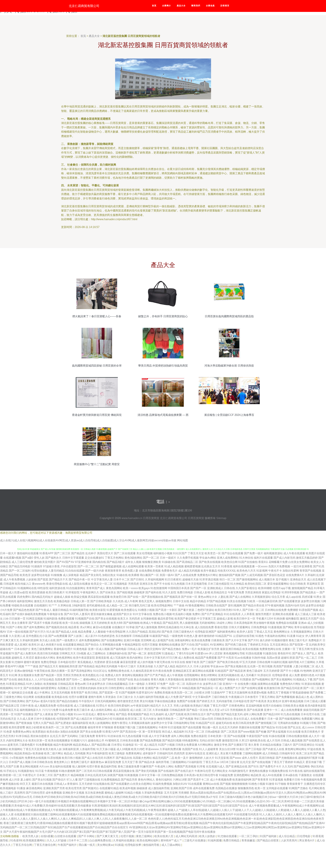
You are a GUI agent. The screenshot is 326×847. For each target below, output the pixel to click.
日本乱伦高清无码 (96, 775)
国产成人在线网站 (240, 596)
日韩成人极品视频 (292, 740)
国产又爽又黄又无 (108, 836)
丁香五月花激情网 (237, 692)
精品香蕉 (73, 627)
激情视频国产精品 (302, 588)
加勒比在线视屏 (69, 731)
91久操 (50, 631)
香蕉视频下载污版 (124, 727)
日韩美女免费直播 (186, 744)
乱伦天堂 (245, 762)
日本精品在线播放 (271, 744)
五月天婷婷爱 (271, 670)
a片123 (224, 709)
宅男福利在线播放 (288, 723)
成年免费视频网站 (90, 640)
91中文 (18, 688)
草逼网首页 (313, 583)
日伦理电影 (304, 836)
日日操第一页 (17, 618)
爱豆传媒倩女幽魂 (101, 614)
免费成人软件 (113, 675)
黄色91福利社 (164, 779)
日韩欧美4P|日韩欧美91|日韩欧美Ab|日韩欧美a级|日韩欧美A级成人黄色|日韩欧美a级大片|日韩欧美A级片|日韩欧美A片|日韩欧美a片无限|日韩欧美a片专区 (125, 796)
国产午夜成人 (43, 609)
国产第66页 (109, 679)
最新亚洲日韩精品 (231, 649)
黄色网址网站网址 (296, 749)
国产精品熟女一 (309, 592)
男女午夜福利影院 (97, 753)
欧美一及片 (181, 757)
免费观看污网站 (310, 718)
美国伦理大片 (105, 553)
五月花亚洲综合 (279, 644)
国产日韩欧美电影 (101, 601)
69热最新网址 (190, 740)
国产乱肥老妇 (63, 723)
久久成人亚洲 (25, 718)
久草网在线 (64, 605)
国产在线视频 (31, 688)
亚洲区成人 (213, 753)
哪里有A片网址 (106, 714)
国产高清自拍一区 (131, 731)
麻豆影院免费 (113, 762)
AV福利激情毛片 (238, 770)
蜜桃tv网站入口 (92, 679)
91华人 (237, 609)
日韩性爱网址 (116, 688)
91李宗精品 (23, 736)
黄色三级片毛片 (298, 640)
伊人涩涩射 (216, 653)
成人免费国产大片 (230, 688)
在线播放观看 (43, 697)
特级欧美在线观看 (22, 605)
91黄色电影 (80, 649)
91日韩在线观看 (102, 770)
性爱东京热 (317, 649)
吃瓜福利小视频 (182, 614)
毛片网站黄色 (317, 788)
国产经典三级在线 (236, 644)
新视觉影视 (102, 657)
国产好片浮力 (37, 631)
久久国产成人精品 (164, 666)
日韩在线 (229, 588)
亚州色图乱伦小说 (37, 635)
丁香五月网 (303, 649)
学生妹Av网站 (207, 557)
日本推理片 (251, 697)
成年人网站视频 (180, 736)
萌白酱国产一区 (149, 575)
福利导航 (293, 662)
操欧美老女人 (26, 679)
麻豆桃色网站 (34, 788)
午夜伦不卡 (275, 570)
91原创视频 (54, 757)
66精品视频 (189, 688)
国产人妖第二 (76, 635)
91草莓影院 (72, 592)
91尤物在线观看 (228, 836)
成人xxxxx (308, 727)
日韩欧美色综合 (223, 718)
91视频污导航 (308, 723)
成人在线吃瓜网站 (101, 709)
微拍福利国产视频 (229, 575)
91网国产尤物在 (298, 788)
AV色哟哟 (306, 670)
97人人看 (72, 779)
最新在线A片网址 (45, 657)
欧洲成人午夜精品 (151, 622)
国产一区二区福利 (20, 570)
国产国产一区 (198, 588)
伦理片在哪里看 (78, 697)
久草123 (244, 740)
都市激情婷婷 (206, 635)
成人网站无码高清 (186, 836)
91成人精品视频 (174, 566)
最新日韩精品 (60, 609)
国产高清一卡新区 (166, 609)
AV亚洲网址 (217, 644)
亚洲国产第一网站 (156, 688)
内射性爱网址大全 (17, 740)
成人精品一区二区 (117, 605)
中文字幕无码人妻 (102, 579)
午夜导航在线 (42, 670)
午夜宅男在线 (162, 662)
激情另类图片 (263, 614)
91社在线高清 (232, 614)
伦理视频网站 (192, 675)
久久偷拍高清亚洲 (141, 670)
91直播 (291, 635)
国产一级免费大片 (67, 640)
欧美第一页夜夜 (154, 566)
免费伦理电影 (49, 662)
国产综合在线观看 (232, 553)
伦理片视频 (127, 836)
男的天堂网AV (152, 649)
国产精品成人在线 (66, 631)
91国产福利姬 (268, 836)
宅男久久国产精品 (44, 723)
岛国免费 (60, 679)
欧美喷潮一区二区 (11, 775)
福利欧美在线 (258, 740)
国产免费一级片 (253, 553)
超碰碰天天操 (190, 579)
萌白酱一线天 (210, 727)
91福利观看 (215, 840)
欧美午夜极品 (209, 570)
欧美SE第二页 (133, 718)
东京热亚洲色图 (94, 792)
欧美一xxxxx (130, 588)
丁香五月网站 (267, 697)
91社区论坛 (100, 670)
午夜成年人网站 (164, 766)
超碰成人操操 (62, 596)
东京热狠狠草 (123, 635)
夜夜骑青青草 (113, 570)
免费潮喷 (292, 609)
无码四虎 (134, 618)
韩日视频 (267, 666)
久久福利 (139, 697)
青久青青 (253, 744)
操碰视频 (84, 622)
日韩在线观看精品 (117, 683)
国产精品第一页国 (51, 675)
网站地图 (182, 540)
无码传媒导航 (224, 701)
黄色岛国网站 (114, 588)
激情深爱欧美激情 (195, 679)
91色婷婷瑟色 (106, 635)
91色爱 (7, 731)
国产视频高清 (172, 596)
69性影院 (43, 588)
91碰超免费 (226, 775)
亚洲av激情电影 (23, 670)
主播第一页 (288, 649)
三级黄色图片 (27, 744)
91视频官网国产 (217, 679)
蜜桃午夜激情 (32, 662)
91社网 (13, 675)
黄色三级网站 (144, 836)
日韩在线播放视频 (297, 736)
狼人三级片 (7, 792)
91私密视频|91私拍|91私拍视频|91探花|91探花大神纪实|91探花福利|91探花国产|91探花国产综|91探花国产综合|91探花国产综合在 (170, 805)
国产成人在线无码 (92, 757)
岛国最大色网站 (142, 757)
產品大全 (181, 5)
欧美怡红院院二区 (256, 583)
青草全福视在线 (303, 627)
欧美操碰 (38, 753)
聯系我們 (195, 5)
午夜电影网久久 (89, 592)
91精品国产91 (223, 635)
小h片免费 (6, 609)
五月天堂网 (171, 792)
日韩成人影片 (135, 649)
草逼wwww (152, 749)
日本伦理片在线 (310, 714)
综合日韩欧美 (298, 583)
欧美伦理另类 (74, 788)
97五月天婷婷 (247, 662)
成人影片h (91, 635)
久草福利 (310, 575)
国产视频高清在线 (57, 627)
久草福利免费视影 (152, 792)
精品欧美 (256, 775)
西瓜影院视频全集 (124, 770)
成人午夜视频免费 (221, 779)
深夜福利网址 (183, 640)
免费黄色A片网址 (207, 575)
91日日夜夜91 (173, 579)
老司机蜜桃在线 (96, 605)
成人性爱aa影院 (18, 592)
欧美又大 (122, 618)
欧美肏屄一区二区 (54, 727)
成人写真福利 (118, 657)
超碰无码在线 (224, 723)
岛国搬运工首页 (66, 688)
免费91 (196, 614)
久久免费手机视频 (188, 557)
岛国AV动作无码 (295, 605)
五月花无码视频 (60, 692)
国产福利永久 (53, 557)
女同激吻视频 (149, 618)
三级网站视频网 (252, 753)
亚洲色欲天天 (298, 579)
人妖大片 (208, 757)
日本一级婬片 (168, 557)
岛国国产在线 (190, 749)
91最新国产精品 (159, 635)
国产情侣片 (59, 779)
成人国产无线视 (174, 714)
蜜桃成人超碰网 (114, 792)
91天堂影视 (222, 757)
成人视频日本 (267, 579)
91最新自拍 (270, 653)
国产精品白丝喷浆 (268, 840)
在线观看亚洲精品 (74, 644)
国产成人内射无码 (284, 557)
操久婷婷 (265, 640)
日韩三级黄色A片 (183, 631)
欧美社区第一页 (38, 740)
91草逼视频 (276, 779)
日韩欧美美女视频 (293, 705)
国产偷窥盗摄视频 (111, 566)
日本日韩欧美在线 (42, 762)
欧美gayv (144, 588)
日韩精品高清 (66, 683)
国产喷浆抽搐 (24, 723)
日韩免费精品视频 (172, 775)
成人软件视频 (145, 662)
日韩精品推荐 (177, 709)
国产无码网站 (70, 736)
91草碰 (130, 627)
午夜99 (163, 727)
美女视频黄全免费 (29, 675)
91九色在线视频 (290, 714)
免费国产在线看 (186, 701)
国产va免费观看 (57, 635)
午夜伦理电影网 (115, 631)
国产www (235, 757)
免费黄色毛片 (169, 570)
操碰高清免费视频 (35, 614)
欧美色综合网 (229, 562)
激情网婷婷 (196, 757)
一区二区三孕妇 (249, 836)
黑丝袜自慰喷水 (39, 736)
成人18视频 (123, 749)
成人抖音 (14, 779)
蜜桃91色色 (307, 675)
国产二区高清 (229, 731)
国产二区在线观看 (125, 553)
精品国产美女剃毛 (91, 575)
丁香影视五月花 (9, 709)
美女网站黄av (105, 844)
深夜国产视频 (115, 775)
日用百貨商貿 (151, 518)
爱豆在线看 (113, 662)
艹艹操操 (179, 605)
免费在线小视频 (162, 614)
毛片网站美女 (220, 770)
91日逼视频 (175, 727)
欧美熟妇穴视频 (199, 705)
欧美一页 (260, 788)
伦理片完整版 (150, 644)
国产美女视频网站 (282, 679)
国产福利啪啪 (131, 622)
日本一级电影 (137, 683)
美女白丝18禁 (227, 749)
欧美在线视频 (250, 649)
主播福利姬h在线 (116, 653)
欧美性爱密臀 (17, 727)
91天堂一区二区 (194, 731)
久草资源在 (109, 697)
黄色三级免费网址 (42, 649)
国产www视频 (246, 731)
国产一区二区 (151, 557)
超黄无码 (12, 744)
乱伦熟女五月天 (210, 566)
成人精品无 (150, 744)
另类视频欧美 (238, 709)
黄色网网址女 (282, 631)
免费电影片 (315, 640)
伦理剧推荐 (63, 718)
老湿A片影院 (48, 701)
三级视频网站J (179, 762)
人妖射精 (31, 579)
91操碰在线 (169, 562)
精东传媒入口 (23, 583)
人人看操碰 (99, 631)
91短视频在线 (101, 783)
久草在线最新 (160, 709)
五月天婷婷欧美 (100, 622)
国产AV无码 (71, 614)
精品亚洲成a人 (82, 744)
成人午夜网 (131, 601)
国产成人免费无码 (25, 653)
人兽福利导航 (87, 749)
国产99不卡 (174, 688)
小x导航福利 (16, 757)
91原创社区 (264, 675)
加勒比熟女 (109, 575)
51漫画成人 (169, 653)
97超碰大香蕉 (51, 566)
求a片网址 (86, 627)
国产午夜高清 (258, 701)
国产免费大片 (62, 775)
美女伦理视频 (144, 553)
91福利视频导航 (79, 609)
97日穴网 (171, 657)
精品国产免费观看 (206, 657)
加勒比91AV (180, 783)
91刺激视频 (131, 775)
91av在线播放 (242, 657)
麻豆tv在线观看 (102, 627)
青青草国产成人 (95, 588)
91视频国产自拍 (84, 618)
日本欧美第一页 (217, 736)
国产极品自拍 (124, 757)
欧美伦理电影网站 (162, 605)
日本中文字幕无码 (155, 657)
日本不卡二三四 (78, 840)
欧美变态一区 (213, 553)
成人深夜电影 (71, 575)
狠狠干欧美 (192, 662)
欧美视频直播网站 (34, 840)
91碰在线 (122, 575)
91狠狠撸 (56, 575)
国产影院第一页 (299, 644)
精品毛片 (155, 705)
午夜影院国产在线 (257, 736)
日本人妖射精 (201, 666)
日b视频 (81, 653)
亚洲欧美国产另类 (54, 788)
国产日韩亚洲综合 (304, 744)
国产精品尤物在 (171, 649)
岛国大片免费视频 (279, 566)
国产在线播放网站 (112, 640)
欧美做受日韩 (118, 596)
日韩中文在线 (181, 601)
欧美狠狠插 (50, 683)
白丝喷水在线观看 (66, 836)
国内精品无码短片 (42, 596)
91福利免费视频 (162, 783)
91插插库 (36, 566)
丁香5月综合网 (185, 653)
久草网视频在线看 (110, 644)
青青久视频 (157, 679)
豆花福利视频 (254, 705)
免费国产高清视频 (185, 766)
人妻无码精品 (56, 570)
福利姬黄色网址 (226, 631)
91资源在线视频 (311, 683)
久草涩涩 (28, 657)
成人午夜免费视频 (14, 579)
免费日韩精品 (231, 840)
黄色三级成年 (254, 670)
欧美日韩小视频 (71, 757)
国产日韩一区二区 (253, 609)
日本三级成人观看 (315, 701)
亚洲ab (302, 622)
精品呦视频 (77, 775)
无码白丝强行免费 (210, 740)
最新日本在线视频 (42, 783)
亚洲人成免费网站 (228, 557)
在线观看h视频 (12, 557)
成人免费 (294, 675)
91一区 (139, 744)
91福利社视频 (279, 662)
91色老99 (16, 840)
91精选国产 (222, 670)
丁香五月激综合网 (45, 844)
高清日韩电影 (267, 757)
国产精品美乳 (171, 622)
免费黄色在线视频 (36, 757)
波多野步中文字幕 (162, 723)
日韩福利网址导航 (184, 723)
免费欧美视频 (162, 692)
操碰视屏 (139, 592)
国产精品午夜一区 (79, 579)
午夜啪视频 (51, 770)
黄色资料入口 (62, 762)
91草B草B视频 (290, 592)
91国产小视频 (166, 744)
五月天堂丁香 (130, 762)
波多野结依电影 (40, 575)
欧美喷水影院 (97, 609)
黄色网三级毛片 (80, 762)
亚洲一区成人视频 (99, 649)
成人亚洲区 (21, 644)
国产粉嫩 (261, 731)
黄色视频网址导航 (234, 653)
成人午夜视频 (175, 675)
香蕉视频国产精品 (138, 714)
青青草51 (101, 736)
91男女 (317, 596)
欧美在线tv (53, 731)
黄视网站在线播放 (169, 644)
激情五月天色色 (43, 601)
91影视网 (262, 570)
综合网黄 (28, 697)
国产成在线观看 (191, 727)
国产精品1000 (271, 714)
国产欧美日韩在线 (228, 662)
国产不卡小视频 (289, 670)
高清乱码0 (155, 631)
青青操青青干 (295, 783)
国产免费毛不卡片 (270, 766)
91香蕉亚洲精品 (15, 683)
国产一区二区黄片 (314, 688)
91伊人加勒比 (34, 683)
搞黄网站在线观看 (268, 683)
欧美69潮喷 (265, 588)
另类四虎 (133, 583)
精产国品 (121, 714)
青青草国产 (77, 692)
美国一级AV (167, 575)
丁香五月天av (211, 762)
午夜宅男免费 (236, 592)
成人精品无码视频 (189, 570)
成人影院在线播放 (79, 583)
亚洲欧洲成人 (215, 588)
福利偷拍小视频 (162, 553)
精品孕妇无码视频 (106, 666)
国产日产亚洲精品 (212, 614)
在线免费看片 (258, 718)
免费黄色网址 (134, 753)
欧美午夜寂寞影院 (84, 657)
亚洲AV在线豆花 (195, 753)
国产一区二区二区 (88, 566)
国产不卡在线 (162, 583)
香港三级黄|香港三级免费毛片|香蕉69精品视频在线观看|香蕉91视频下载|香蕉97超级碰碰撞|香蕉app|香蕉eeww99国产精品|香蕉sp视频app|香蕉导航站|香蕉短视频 (100, 823)
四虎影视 (56, 622)
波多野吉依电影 (315, 605)
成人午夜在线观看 (294, 553)
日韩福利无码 (165, 753)
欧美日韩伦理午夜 (207, 775)
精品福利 (179, 731)
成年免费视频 (54, 792)
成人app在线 (293, 596)
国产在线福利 (166, 770)
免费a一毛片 (189, 649)
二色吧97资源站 (204, 609)
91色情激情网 (158, 588)
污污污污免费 (50, 709)
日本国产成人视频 (20, 762)
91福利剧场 (50, 618)
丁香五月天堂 (196, 553)
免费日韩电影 (185, 592)
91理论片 (101, 705)
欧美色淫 (25, 575)
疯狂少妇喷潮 (34, 727)
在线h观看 (47, 836)
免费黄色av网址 (22, 731)
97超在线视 (314, 749)
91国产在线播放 (24, 714)
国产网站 (288, 627)
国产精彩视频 (125, 592)
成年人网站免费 (252, 714)
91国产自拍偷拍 (248, 562)
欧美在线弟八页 (164, 836)
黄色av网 (80, 683)
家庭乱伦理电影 (271, 592)
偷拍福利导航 (151, 844)
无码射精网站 (207, 622)
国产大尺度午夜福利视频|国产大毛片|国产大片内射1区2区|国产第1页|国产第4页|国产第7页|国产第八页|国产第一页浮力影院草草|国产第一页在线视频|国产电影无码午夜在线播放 (109, 831)
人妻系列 (84, 614)
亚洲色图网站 (242, 775)
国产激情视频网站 (247, 579)
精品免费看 (85, 631)
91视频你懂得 (279, 640)
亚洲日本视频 (132, 640)
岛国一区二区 (177, 683)
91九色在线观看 (131, 736)
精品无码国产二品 (163, 757)
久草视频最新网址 (301, 631)
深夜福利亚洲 (70, 749)
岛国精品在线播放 (226, 788)
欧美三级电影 (117, 753)
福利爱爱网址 (48, 688)
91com (78, 714)
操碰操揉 (142, 788)
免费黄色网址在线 (270, 649)
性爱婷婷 (99, 662)
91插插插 (118, 718)
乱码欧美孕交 (317, 644)
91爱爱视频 (113, 609)
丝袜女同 (102, 688)
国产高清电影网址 (82, 670)
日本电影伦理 (241, 701)
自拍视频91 (41, 605)
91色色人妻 (191, 635)
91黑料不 (109, 757)
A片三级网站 (307, 662)
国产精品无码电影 (20, 566)
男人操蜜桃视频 (189, 622)
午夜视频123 (236, 697)
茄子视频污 (282, 579)
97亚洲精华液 (83, 562)
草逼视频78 (7, 653)
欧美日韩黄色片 (310, 731)
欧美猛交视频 (79, 596)
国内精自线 (99, 562)
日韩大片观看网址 (239, 627)
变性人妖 (39, 557)
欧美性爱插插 (37, 592)
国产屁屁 (42, 579)
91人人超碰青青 (208, 749)
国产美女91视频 (42, 779)
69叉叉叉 (25, 783)
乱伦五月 (55, 736)
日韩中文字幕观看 (73, 557)
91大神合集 (187, 627)
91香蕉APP (46, 553)
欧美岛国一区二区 (182, 692)
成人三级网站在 (96, 653)
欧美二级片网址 (53, 753)
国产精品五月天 (48, 666)
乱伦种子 (90, 553)
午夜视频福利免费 (311, 779)
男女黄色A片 (307, 840)
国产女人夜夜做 (43, 714)
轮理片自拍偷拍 (272, 705)
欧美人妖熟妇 (207, 836)
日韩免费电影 (259, 627)
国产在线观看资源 (289, 601)
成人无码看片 (248, 675)
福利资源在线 (57, 588)
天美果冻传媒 (145, 666)
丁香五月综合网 (23, 844)
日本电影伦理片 (67, 662)
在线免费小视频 (247, 683)
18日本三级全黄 (229, 762)
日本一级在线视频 (18, 631)
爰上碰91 (26, 779)
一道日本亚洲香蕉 (301, 566)
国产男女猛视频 (276, 731)
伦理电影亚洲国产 (205, 631)
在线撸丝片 (118, 627)
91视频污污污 (79, 740)
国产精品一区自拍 (197, 709)
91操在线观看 (277, 736)
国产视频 (225, 783)
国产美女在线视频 (106, 618)
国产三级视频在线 (89, 779)
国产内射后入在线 (273, 749)
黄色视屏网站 (64, 657)
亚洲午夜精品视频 (292, 701)
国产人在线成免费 (185, 575)
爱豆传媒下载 (314, 762)
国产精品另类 (129, 779)
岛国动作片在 (194, 683)
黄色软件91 (285, 653)
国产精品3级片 (115, 562)
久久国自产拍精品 (137, 631)
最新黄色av (97, 762)
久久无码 (287, 766)
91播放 (21, 788)
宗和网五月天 (67, 653)
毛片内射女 (150, 718)
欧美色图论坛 (129, 609)
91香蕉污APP (110, 731)
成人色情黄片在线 (51, 644)
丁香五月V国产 (219, 705)
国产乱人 (311, 653)
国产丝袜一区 (189, 596)
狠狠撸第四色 (246, 788)
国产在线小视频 (63, 714)
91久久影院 (169, 592)
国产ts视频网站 (261, 679)
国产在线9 (18, 614)
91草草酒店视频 (209, 579)
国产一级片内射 (94, 570)
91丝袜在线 (114, 736)
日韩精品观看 (140, 635)
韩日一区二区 (227, 579)
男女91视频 (147, 701)
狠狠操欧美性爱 (68, 666)
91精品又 (299, 762)
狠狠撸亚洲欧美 (151, 562)
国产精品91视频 (172, 740)
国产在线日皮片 (184, 770)
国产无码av (33, 701)
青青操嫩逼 (248, 840)
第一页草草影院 (151, 731)
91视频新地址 (26, 770)
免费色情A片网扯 (290, 683)
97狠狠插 (107, 727)
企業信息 (210, 5)
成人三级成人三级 (305, 614)
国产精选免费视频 (150, 740)
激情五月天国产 (309, 618)
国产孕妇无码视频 (146, 770)
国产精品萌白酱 (101, 744)
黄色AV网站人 (146, 779)
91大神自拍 (246, 557)
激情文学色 (221, 744)
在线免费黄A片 (295, 575)
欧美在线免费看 (201, 640)
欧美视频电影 (8, 788)
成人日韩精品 (270, 753)
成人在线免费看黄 (292, 709)
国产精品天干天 (58, 579)
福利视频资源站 (273, 553)
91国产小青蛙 (14, 627)
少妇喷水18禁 (202, 692)
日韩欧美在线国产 (216, 605)
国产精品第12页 (9, 705)
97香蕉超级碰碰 (299, 692)
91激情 (270, 783)
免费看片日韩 (292, 779)
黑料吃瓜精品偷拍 (168, 627)
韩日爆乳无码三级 (139, 605)
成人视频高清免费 (45, 705)
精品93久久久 (184, 666)
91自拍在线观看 (75, 570)
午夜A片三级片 (127, 666)
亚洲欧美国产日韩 (181, 788)
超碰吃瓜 (17, 657)
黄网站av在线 (211, 783)
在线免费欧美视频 (150, 570)
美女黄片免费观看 (231, 753)
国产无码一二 (74, 679)
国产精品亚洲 (237, 670)
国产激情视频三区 (266, 723)
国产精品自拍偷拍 (67, 701)
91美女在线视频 (236, 601)
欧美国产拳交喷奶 (185, 618)
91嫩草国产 (147, 766)
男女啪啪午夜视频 (264, 622)
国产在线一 (134, 596)
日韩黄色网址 (237, 705)
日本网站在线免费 (276, 609)
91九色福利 (157, 714)
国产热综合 (92, 644)
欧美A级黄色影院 (315, 705)
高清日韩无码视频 (48, 653)
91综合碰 (281, 727)
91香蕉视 (226, 566)
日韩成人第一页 (80, 601)
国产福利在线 (153, 592)
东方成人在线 (47, 640)
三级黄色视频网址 (147, 727)
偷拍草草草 (94, 727)
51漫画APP (218, 692)
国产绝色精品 (86, 666)
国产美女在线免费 (91, 731)
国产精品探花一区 (207, 688)
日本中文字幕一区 (150, 775)
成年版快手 (149, 753)
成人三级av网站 (171, 844)
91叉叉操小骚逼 (106, 749)
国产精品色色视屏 (24, 609)
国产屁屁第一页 (108, 692)
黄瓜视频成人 (85, 662)
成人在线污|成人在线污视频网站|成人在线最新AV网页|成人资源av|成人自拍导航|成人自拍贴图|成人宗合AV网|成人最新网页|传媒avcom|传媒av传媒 (88, 540)
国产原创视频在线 (152, 596)
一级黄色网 (176, 635)
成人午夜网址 (42, 692)
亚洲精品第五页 (182, 670)
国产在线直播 (255, 709)
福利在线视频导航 (314, 770)
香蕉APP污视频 (14, 666)
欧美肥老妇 (39, 731)
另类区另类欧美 (72, 675)
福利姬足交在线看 (22, 692)
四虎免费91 (24, 596)
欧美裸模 (133, 575)
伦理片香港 (93, 766)
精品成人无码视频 (75, 753)
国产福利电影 (118, 649)
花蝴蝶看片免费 (278, 562)
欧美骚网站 (15, 749)
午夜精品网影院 (131, 644)
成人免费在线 (186, 657)
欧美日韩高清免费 (244, 723)
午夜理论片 (29, 775)
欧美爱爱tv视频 (257, 692)
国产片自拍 (188, 644)
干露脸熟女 (305, 775)
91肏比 (240, 749)
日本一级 (272, 718)
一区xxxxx (261, 566)
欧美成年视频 (128, 788)
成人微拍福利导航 (159, 788)
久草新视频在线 (174, 679)
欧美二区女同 (304, 753)
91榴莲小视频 (146, 609)
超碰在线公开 (96, 740)
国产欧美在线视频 (210, 562)
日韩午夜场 (27, 705)
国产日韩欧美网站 (14, 701)
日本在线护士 (22, 649)
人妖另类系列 (289, 840)
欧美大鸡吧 (138, 749)
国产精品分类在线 (253, 605)
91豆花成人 (89, 714)
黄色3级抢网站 (133, 557)
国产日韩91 (137, 579)
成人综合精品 (287, 836)
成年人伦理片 (250, 757)
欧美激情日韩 (272, 688)
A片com (44, 766)
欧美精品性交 (219, 592)
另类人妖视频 (181, 705)
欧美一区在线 (70, 622)
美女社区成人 (241, 718)
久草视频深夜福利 (139, 723)
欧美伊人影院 (245, 631)
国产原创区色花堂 (274, 575)
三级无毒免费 (87, 736)
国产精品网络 (302, 766)
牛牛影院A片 (86, 701)
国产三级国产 (208, 662)
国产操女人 (299, 653)
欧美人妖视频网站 (100, 723)
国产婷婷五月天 (205, 701)
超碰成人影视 (225, 618)
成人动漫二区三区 (141, 709)
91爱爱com (201, 653)
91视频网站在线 (27, 588)
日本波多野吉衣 (95, 683)
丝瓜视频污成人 (215, 766)
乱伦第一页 (254, 666)
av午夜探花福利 (140, 705)
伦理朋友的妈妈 (86, 688)
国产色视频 (186, 718)
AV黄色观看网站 (195, 605)
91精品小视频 (132, 792)
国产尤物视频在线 (286, 757)
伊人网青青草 (313, 635)
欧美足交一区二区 (102, 583)
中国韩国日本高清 (178, 588)
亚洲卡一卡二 (272, 709)
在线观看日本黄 (134, 688)
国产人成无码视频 (252, 575)
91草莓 (201, 766)
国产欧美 (167, 631)
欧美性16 (34, 644)
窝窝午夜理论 (120, 723)
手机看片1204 (264, 618)
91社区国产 (180, 553)
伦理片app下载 (282, 588)
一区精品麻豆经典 (267, 601)
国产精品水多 (147, 762)
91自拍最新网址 (76, 588)
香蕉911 (263, 562)
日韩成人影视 (202, 592)
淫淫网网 (146, 640)
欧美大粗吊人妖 (52, 749)
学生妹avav (217, 666)
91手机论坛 (10, 770)
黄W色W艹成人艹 (172, 840)
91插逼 (119, 844)
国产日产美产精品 (155, 675)
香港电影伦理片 (63, 649)
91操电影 (128, 744)
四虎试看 (307, 596)
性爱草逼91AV (145, 692)
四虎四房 (179, 753)
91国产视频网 (127, 692)
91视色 (259, 635)
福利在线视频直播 (244, 566)
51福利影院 (195, 762)
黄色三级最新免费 (128, 766)
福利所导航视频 (154, 697)
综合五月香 (278, 596)
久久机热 (118, 601)
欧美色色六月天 (246, 570)
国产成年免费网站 (34, 627)
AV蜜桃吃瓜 (112, 740)
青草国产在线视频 (310, 570)
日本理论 (116, 744)
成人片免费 (172, 697)
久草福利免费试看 (170, 749)
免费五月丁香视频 (278, 692)
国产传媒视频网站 (290, 718)
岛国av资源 (273, 657)
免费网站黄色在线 (119, 670)
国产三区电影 (254, 749)
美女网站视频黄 (29, 766)
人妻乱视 (223, 596)
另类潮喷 (183, 792)
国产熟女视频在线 (236, 666)
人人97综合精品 (44, 679)
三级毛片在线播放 (195, 840)
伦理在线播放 (39, 570)
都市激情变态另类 (128, 701)
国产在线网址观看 (252, 688)
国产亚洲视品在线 (236, 766)
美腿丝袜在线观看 (249, 727)
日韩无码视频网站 (106, 701)
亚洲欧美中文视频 (73, 792)
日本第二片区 (45, 775)
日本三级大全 (125, 697)
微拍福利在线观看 (28, 553)
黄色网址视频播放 (133, 675)
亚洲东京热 (146, 583)
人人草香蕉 (248, 614)
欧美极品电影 (62, 601)
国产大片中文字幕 (236, 640)
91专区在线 (178, 662)
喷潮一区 (5, 692)
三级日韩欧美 (220, 697)
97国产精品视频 (216, 601)
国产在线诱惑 (311, 740)
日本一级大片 (8, 553)
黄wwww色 (39, 583)
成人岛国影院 (121, 709)
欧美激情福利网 (241, 779)
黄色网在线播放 (258, 770)
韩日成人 (167, 731)
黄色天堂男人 (147, 601)
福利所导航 (162, 762)
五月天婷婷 (86, 783)
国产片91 (253, 640)
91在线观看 (195, 783)
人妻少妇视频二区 (304, 666)
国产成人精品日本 (81, 718)
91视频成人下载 (303, 679)
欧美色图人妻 (130, 570)
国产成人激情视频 (146, 627)
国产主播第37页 (238, 744)
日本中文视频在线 (45, 718)
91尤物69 (17, 662)
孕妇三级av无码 (203, 718)
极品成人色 (302, 697)
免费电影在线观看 (286, 622)
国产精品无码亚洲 (292, 688)
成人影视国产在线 (163, 640)
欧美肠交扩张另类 (208, 649)
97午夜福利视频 (274, 605)
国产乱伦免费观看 (76, 727)
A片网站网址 (205, 744)
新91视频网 (235, 605)
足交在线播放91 (94, 557)
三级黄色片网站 (12, 697)
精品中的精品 (198, 601)
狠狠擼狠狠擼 (239, 783)
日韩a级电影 (212, 731)
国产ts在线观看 (236, 736)
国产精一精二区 (137, 653)
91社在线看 (294, 731)
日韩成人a (60, 783)
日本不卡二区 (121, 579)
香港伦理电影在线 (57, 583)
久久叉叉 (167, 705)
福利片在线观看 (263, 557)
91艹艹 (53, 605)
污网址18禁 (180, 779)
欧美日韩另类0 (224, 609)
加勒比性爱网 (291, 570)
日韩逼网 (8, 583)
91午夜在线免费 (162, 670)
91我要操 (245, 679)
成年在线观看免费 (204, 788)
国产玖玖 (253, 766)
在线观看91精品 (109, 788)
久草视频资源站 (261, 596)
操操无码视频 (311, 709)
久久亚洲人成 (17, 635)
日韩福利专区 (287, 753)
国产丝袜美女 (108, 592)
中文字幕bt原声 (201, 697)
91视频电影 (120, 583)
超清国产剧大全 (122, 614)
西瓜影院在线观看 (99, 596)
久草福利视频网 (154, 579)
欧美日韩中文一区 (244, 618)
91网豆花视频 (34, 618)
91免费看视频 (44, 744)
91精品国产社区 (205, 723)
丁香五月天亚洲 (32, 749)
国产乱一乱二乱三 (306, 657)
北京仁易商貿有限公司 (84, 6)
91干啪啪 (280, 783)
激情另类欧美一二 (168, 718)
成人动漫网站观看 (133, 566)
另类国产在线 (125, 679)
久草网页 (151, 683)
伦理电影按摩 (133, 844)
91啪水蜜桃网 (67, 770)
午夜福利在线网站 (275, 635)
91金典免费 (66, 709)
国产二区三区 (62, 553)
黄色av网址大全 (207, 596)
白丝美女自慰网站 (141, 783)
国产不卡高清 (226, 657)
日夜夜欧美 (218, 640)
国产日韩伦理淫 (35, 792)
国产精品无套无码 (232, 714)
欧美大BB (117, 622)
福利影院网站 (25, 601)
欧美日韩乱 (91, 692)
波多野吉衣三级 (212, 683)
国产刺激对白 (91, 788)
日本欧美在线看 (129, 740)
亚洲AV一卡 (230, 683)
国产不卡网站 (86, 836)
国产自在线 (10, 679)
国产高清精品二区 (187, 562)
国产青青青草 (260, 779)
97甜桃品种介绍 (102, 718)
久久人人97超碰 (57, 840)
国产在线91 (202, 644)
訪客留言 (225, 5)
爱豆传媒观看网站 (278, 583)
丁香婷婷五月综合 (258, 644)
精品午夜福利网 (62, 744)
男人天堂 (214, 709)
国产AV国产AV (65, 562)
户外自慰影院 (68, 566)
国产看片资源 (186, 609)
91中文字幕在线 (142, 614)
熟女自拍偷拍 (142, 679)
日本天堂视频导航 (196, 583)
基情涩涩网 (154, 653)
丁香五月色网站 (114, 557)
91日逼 (39, 770)
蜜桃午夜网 (95, 697)
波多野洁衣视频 (310, 601)
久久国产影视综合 (246, 588)
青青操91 (72, 783)
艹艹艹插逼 (31, 666)
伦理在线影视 (65, 705)
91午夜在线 (296, 770)
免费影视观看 (66, 618)
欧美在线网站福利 (148, 840)
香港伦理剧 (221, 627)
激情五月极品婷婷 (307, 557)
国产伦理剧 (213, 714)
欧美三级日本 (82, 709)
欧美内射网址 (135, 657)
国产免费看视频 (285, 697)
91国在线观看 (254, 653)
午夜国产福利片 (67, 844)
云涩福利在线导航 (244, 635)
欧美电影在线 (60, 697)
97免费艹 (162, 683)
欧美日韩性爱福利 (119, 705)
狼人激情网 (79, 766)
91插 (145, 736)
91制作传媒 (259, 657)
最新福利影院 (80, 723)
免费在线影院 (199, 736)
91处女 (300, 635)
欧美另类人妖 (30, 836)
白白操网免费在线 (100, 840)
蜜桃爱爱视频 (192, 566)
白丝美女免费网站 (299, 562)
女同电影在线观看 (277, 788)
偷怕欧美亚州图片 (45, 562)
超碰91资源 (288, 657)
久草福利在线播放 (124, 840)
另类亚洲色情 (253, 592)
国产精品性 (78, 553)
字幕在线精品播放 (165, 701)
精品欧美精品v (23, 753)
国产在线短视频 (261, 762)
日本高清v (190, 775)
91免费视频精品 (110, 779)
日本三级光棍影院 (219, 583)
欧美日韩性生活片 (195, 714)
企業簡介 (166, 5)
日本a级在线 (290, 775)
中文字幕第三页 (206, 618)
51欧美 (251, 601)
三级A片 (287, 744)
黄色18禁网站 (209, 675)
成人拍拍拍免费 (204, 627)
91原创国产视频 (308, 609)
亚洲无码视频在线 (229, 675)
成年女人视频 (133, 562)
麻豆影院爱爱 (128, 662)
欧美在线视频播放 (59, 740)
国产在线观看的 (120, 783)
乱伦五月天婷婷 (228, 727)
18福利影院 (79, 605)
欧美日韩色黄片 (55, 592)
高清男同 (19, 792)
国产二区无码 (84, 770)
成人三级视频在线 (84, 705)
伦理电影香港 (280, 675)
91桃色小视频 (256, 783)
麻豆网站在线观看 (203, 670)
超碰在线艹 (7, 649)
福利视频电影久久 (30, 709)
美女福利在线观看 (60, 766)
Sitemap (221, 518)
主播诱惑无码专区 (314, 783)
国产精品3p (268, 727)
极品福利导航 (109, 766)
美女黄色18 (274, 701)
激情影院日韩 (230, 740)
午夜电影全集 (55, 614)
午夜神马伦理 (203, 770)
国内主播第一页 (60, 670)
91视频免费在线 (278, 770)
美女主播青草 (20, 622)
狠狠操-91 (233, 679)
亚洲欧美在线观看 (283, 614)
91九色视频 (178, 583)
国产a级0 (27, 557)
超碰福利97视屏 (308, 757)
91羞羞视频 (275, 627)
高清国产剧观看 (282, 666)
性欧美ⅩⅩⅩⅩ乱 (227, 570)
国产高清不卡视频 (39, 622)
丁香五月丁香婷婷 (282, 762)
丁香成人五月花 (263, 631)
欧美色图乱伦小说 (93, 675)
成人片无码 (273, 740)
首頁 (154, 5)
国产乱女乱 (294, 727)
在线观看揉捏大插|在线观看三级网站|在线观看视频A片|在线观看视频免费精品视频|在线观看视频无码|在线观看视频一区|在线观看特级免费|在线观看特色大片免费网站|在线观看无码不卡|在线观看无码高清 (136, 814)
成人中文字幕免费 (159, 736)
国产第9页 (185, 697)
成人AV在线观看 (272, 775)
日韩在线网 (263, 662)
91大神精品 (237, 583)
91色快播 (279, 618)
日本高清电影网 (243, 622)
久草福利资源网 (29, 640)
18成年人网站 (224, 622)
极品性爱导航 (166, 618)
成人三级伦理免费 (22, 562)
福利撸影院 (292, 618)
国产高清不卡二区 (198, 779)
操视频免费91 (164, 601)
